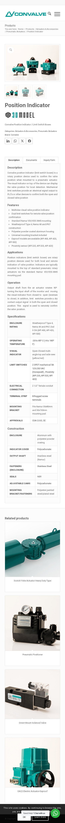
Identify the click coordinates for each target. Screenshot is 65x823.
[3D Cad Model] (20, 115)
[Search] (47, 14)
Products (10, 25)
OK (24, 817)
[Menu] (55, 14)
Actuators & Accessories (26, 131)
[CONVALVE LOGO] (27, 14)
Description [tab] (14, 160)
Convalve (15, 135)
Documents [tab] (31, 160)
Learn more (40, 817)
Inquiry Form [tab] (49, 160)
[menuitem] (47, 14)
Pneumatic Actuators (47, 131)
